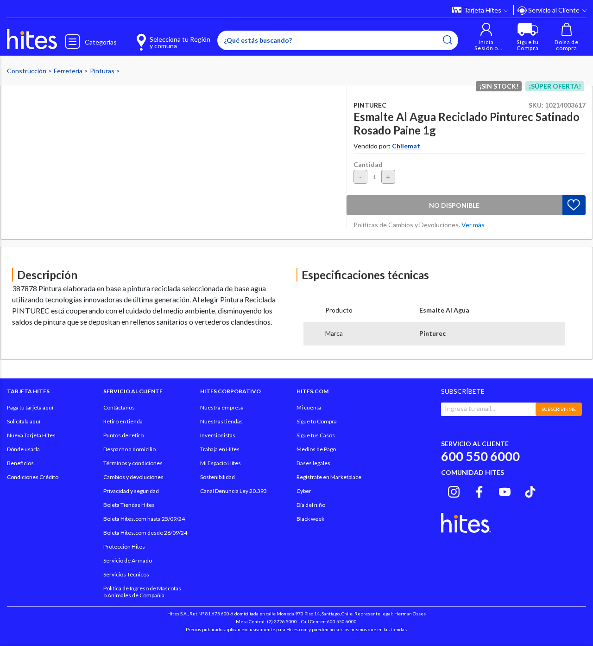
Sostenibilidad (217, 476)
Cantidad (368, 164)
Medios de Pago (316, 449)
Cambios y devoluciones (133, 476)
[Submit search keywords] (447, 40)
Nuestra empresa (222, 407)
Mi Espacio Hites (220, 463)
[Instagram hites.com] (454, 490)
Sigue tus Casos (315, 435)
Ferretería (69, 71)
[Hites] (32, 39)
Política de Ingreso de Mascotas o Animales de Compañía (142, 592)
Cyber (303, 490)
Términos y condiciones (133, 463)
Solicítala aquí (23, 421)
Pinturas (103, 71)
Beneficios (20, 463)
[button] (486, 37)
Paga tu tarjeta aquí (30, 407)
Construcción (27, 71)
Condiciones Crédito (32, 476)
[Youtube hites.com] (505, 490)
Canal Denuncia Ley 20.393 (233, 490)
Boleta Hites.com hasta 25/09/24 (144, 518)
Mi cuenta (308, 407)
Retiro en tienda (123, 421)
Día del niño (310, 504)
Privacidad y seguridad (131, 490)
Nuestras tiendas (221, 421)
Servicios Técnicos (126, 574)
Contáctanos (119, 407)
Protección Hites (124, 546)
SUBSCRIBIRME (559, 409)
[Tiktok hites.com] (530, 490)
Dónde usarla (23, 449)
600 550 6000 (480, 456)
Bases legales (313, 463)
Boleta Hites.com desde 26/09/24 (145, 532)
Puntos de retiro (123, 435)
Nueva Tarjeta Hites (31, 435)
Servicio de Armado (127, 560)
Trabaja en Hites (220, 449)
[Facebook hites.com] (479, 490)
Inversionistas (217, 435)
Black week (310, 518)
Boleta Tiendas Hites (129, 504)
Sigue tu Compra (316, 421)
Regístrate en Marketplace (328, 476)
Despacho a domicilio (129, 449)
